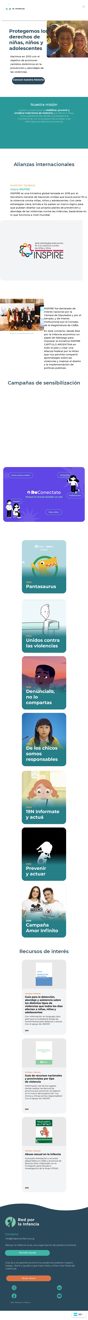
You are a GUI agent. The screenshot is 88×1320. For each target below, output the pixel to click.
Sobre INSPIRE (20, 189)
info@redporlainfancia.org (19, 1238)
